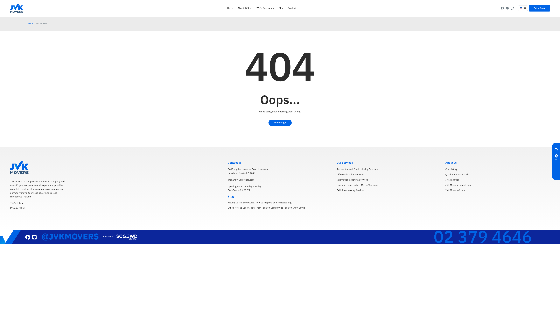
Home (30, 23)
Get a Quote (556, 169)
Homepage (280, 123)
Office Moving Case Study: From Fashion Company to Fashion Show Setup (266, 207)
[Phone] (512, 8)
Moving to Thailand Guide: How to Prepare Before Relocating (259, 202)
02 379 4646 (483, 238)
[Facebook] (502, 8)
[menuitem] (521, 8)
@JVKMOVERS (70, 237)
